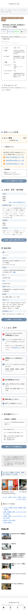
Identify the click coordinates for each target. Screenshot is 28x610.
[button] (24, 31)
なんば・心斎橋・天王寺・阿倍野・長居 (10, 17)
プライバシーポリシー (7, 605)
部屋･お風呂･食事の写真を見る (15, 240)
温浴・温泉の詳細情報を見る (17, 202)
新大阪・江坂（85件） (10, 520)
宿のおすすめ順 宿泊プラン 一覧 (15, 157)
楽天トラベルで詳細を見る (14, 446)
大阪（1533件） (8, 522)
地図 (14, 272)
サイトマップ (20, 605)
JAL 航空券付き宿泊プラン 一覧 (14, 163)
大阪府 (3, 20)
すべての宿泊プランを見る (14, 181)
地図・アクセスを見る (15, 319)
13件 (16, 140)
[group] (9, 487)
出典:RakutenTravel (5, 41)
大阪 (22, 17)
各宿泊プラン (17, 347)
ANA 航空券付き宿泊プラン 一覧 (15, 160)
